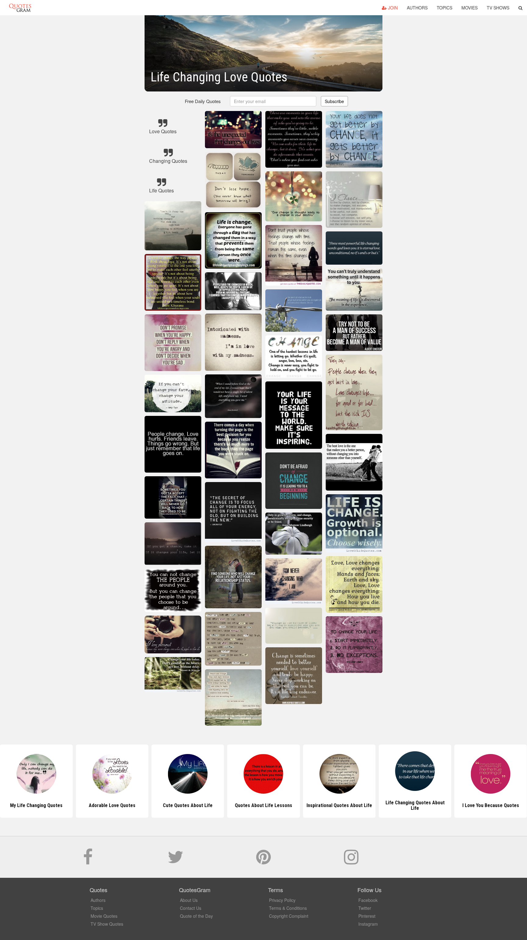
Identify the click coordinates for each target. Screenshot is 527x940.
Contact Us (190, 908)
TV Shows (498, 8)
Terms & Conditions (288, 908)
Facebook (368, 900)
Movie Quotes (104, 916)
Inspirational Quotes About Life (263, 805)
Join (392, 8)
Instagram (368, 924)
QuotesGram (20, 7)
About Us (189, 900)
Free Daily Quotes (203, 101)
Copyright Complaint (288, 916)
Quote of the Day (196, 916)
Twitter (364, 908)
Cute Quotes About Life (112, 805)
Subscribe (334, 101)
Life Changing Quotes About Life (339, 805)
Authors (417, 8)
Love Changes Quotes (491, 805)
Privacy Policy (282, 900)
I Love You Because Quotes (415, 805)
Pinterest (366, 916)
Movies (469, 8)
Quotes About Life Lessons (188, 805)
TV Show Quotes (107, 924)
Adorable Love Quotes (36, 805)
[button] (520, 7)
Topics (444, 8)
